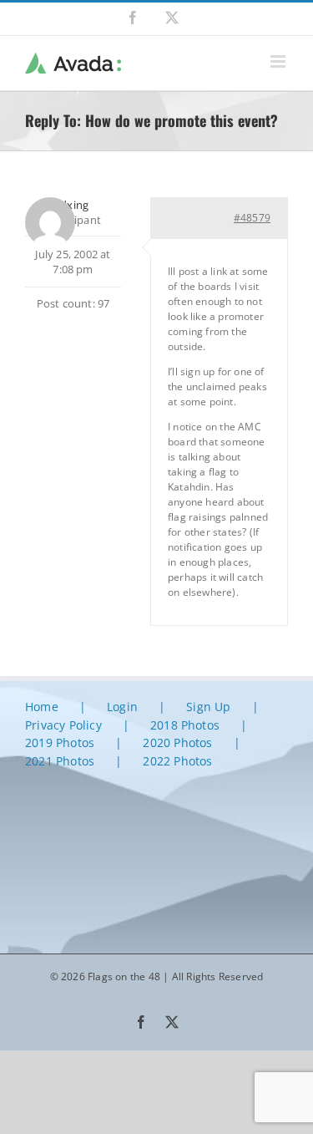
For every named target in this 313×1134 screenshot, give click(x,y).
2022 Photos (177, 761)
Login (122, 706)
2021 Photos (59, 761)
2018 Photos (185, 725)
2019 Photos (59, 742)
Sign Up (208, 706)
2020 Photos (177, 742)
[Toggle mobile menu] (279, 61)
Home (41, 706)
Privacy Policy (63, 725)
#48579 (252, 218)
